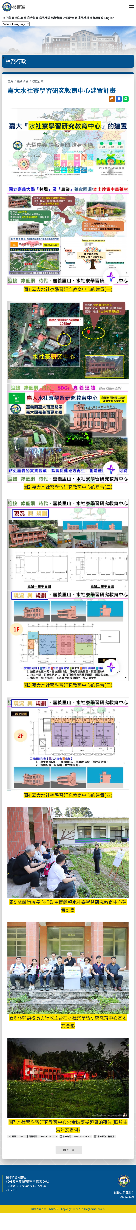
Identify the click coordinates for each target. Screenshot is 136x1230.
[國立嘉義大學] (21, 6)
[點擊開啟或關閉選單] (131, 7)
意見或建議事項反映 (91, 18)
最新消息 (22, 81)
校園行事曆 (70, 18)
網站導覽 (20, 18)
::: (3, 18)
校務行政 (38, 81)
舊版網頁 (57, 18)
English (109, 18)
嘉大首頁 (32, 18)
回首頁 (10, 18)
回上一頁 (68, 1150)
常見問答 (44, 18)
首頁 (10, 81)
